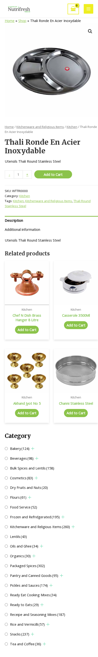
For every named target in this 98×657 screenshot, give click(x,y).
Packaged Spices (27, 565)
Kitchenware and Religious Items (40, 526)
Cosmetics (21, 477)
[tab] (51, 220)
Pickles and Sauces (29, 585)
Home (10, 20)
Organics (20, 555)
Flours (18, 497)
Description (14, 220)
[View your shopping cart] (73, 9)
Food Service (23, 507)
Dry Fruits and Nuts (29, 487)
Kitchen (72, 127)
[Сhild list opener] (32, 448)
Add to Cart (53, 174)
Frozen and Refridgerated (35, 516)
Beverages (22, 458)
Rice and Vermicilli (27, 624)
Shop (22, 20)
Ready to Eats (24, 604)
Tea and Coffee (25, 643)
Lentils (18, 536)
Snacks (19, 634)
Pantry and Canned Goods (34, 575)
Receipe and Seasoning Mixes (37, 614)
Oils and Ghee (24, 546)
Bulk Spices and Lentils (32, 468)
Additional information (22, 229)
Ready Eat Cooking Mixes (33, 594)
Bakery (19, 448)
